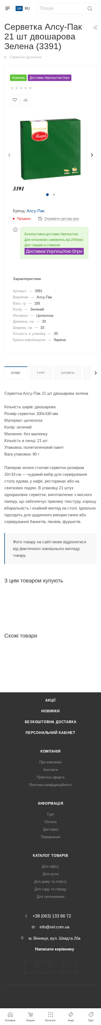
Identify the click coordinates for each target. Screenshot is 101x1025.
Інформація (50, 803)
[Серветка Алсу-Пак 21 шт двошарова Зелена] (50, 151)
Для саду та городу (50, 889)
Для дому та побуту (50, 881)
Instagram (44, 967)
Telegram (57, 967)
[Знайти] (89, 8)
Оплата (67, 373)
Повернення (50, 837)
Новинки (50, 711)
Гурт (41, 373)
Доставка (50, 829)
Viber (71, 967)
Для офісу (50, 866)
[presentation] (9, 155)
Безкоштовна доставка (50, 722)
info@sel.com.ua (54, 927)
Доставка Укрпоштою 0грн (49, 78)
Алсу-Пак (35, 210)
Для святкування (50, 897)
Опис (16, 373)
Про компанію (50, 762)
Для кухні (50, 874)
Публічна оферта (50, 777)
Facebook (30, 967)
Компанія (50, 751)
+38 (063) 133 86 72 (52, 916)
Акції (50, 700)
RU (27, 8)
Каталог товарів (50, 856)
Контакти (50, 770)
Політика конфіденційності (50, 785)
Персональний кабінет (50, 733)
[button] (47, 194)
